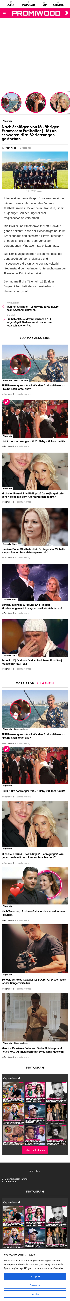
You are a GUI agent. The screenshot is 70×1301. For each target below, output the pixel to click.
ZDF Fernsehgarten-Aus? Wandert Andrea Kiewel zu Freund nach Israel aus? (11, 104)
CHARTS (58, 5)
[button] (13, 1092)
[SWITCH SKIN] (66, 12)
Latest (11, 5)
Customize (35, 1285)
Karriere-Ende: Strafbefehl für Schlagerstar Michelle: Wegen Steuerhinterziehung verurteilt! (34, 551)
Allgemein (7, 380)
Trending (6, 402)
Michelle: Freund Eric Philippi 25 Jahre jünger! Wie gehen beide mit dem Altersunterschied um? (60, 102)
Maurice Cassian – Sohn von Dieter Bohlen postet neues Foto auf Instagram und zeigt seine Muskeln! (33, 1050)
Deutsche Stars (21, 380)
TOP (44, 5)
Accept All (35, 1276)
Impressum (10, 1181)
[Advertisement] (35, 55)
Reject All (35, 1294)
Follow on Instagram (35, 1150)
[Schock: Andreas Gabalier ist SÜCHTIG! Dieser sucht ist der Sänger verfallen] (35, 948)
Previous (1, 102)
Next (68, 102)
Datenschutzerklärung (16, 1179)
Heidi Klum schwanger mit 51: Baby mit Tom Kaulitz (35, 106)
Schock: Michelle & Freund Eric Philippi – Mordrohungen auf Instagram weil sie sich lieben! (32, 606)
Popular (28, 5)
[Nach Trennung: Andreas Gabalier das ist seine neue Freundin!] (35, 886)
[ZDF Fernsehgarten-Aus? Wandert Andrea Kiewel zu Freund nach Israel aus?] (35, 363)
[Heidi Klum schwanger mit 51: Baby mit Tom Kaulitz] (35, 419)
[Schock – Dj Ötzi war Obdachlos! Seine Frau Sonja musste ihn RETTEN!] (35, 638)
